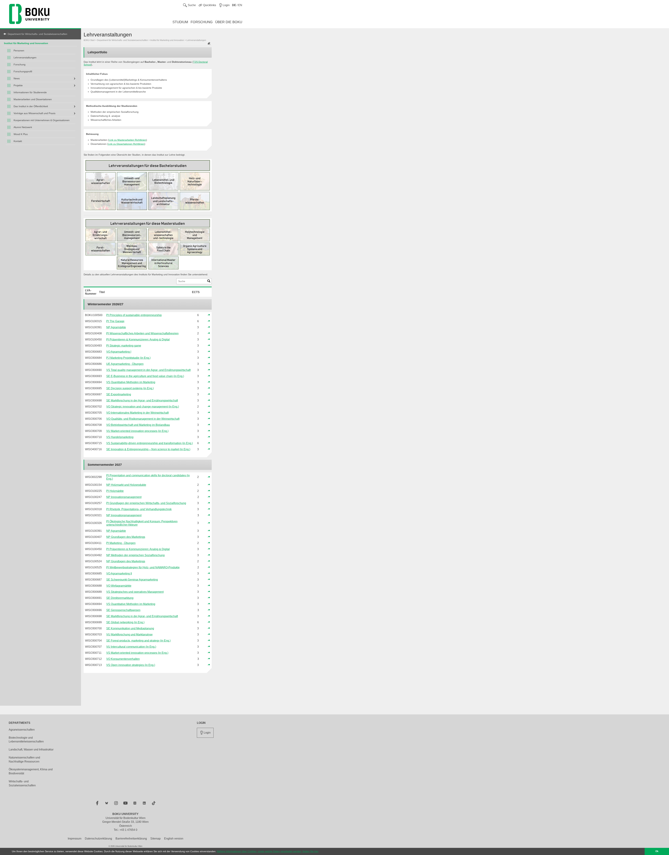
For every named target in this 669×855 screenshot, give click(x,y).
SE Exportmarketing (118, 394)
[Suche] (208, 282)
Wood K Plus (21, 134)
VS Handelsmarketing (119, 437)
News (17, 78)
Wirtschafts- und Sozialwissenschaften (22, 783)
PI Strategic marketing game (123, 345)
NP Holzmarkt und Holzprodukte (126, 484)
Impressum (74, 838)
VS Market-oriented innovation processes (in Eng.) (137, 652)
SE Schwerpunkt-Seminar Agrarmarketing (132, 579)
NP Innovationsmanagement (123, 497)
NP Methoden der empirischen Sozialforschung (135, 555)
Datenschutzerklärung (98, 838)
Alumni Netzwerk (23, 127)
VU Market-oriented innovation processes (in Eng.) (137, 431)
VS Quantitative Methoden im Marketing (130, 382)
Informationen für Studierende (30, 92)
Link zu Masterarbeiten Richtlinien (127, 140)
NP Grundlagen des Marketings (125, 536)
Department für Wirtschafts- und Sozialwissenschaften (37, 34)
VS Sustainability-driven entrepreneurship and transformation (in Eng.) (149, 443)
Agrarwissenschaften (22, 729)
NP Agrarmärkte (116, 327)
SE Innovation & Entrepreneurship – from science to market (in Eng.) (148, 449)
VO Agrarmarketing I (118, 351)
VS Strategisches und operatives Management (135, 591)
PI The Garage (115, 321)
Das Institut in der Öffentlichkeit (31, 106)
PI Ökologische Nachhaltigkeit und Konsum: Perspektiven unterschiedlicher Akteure (142, 523)
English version (173, 838)
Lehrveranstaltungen (25, 57)
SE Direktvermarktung (119, 597)
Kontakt (18, 141)
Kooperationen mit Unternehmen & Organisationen (42, 120)
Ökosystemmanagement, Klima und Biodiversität (31, 771)
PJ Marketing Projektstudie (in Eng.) (128, 357)
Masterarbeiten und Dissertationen (33, 99)
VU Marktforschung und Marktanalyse (129, 634)
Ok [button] (656, 851)
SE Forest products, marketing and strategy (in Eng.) (138, 640)
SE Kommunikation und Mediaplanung (130, 628)
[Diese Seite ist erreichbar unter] (209, 44)
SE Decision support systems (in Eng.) (130, 388)
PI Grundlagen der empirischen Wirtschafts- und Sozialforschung (146, 503)
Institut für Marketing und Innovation (26, 43)
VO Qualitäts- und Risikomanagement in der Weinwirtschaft (142, 418)
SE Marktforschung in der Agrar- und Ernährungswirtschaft (142, 400)
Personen (19, 50)
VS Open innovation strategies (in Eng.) (130, 665)
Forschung (19, 64)
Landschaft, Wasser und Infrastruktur (31, 749)
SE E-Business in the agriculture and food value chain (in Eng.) (145, 376)
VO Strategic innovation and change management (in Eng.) (142, 406)
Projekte (18, 85)
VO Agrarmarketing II (119, 573)
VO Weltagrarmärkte (118, 585)
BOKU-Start (89, 40)
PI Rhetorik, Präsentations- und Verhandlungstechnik (139, 509)
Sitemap (155, 838)
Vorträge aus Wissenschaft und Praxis (34, 113)
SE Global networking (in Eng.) (125, 622)
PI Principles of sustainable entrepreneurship (134, 315)
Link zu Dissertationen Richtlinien (126, 144)
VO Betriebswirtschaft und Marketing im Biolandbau (138, 424)
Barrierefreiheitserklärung (131, 838)
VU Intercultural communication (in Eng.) (131, 646)
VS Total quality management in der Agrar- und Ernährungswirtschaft (148, 370)
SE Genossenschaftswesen (123, 610)
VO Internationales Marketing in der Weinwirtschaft (137, 412)
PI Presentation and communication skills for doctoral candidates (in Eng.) (148, 477)
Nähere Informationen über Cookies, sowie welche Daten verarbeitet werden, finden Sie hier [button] (267, 851)
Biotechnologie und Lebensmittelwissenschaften (26, 739)
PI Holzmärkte (115, 490)
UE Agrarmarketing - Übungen (125, 363)
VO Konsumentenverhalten (123, 658)
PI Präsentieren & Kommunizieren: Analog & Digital (138, 339)
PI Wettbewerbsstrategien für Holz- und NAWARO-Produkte (143, 567)
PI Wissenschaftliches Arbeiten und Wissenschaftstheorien (142, 333)
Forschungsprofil (23, 71)
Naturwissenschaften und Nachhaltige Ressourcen (24, 759)
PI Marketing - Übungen (121, 543)
